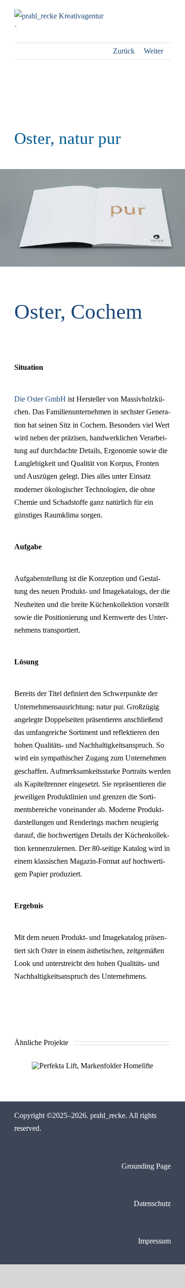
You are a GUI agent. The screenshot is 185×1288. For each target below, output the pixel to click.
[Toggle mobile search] (150, 14)
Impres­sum (154, 1241)
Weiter (153, 51)
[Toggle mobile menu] (167, 14)
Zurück (124, 51)
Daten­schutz (152, 1203)
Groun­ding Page (146, 1166)
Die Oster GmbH (40, 399)
